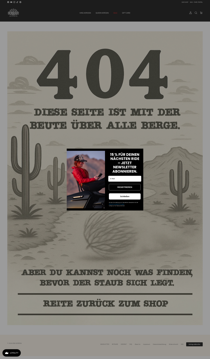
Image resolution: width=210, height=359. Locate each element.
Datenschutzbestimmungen (116, 204)
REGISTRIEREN (124, 187)
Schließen (124, 196)
